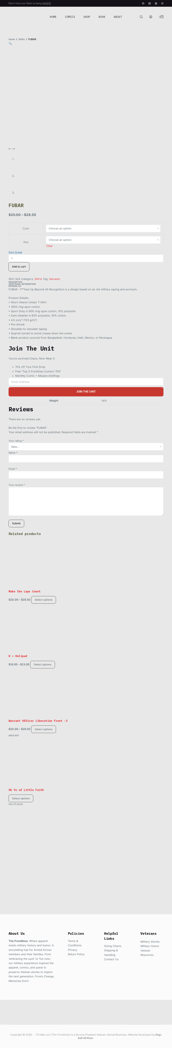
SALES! (46, 3)
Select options (43, 599)
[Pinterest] (162, 3)
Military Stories (150, 941)
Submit (16, 523)
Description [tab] (15, 282)
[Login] (150, 16)
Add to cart (19, 266)
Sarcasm (54, 279)
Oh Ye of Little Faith (26, 790)
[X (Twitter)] (149, 3)
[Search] (141, 16)
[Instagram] (156, 3)
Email (13, 468)
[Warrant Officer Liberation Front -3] (86, 693)
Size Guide (15, 252)
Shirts (38, 279)
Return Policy (76, 954)
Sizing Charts (112, 946)
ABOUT (118, 16)
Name (13, 452)
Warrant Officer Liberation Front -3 (38, 721)
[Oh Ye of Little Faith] (86, 763)
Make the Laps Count (24, 591)
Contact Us (111, 959)
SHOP (86, 16)
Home (53, 16)
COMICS (70, 16)
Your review (17, 484)
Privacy (72, 950)
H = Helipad (18, 656)
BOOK (102, 16)
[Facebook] (143, 3)
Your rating (16, 440)
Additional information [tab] (22, 284)
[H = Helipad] (86, 629)
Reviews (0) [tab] (15, 286)
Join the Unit (86, 391)
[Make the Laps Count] (86, 564)
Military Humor (149, 946)
